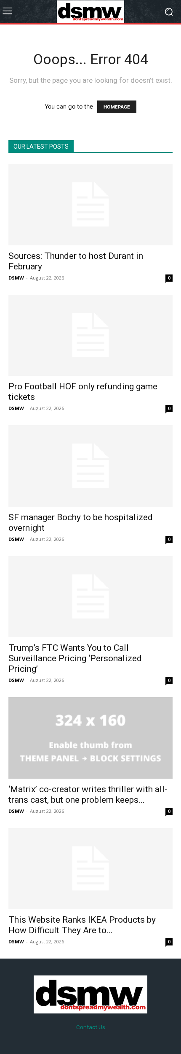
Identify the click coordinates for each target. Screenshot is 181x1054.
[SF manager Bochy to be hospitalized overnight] (90, 466)
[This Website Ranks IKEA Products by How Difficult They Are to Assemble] (90, 869)
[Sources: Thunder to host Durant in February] (90, 204)
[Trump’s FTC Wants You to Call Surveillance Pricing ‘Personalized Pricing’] (90, 597)
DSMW (16, 277)
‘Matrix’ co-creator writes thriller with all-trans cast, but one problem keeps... (88, 794)
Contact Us (90, 1027)
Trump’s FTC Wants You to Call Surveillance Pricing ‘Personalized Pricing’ (75, 658)
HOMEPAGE (117, 107)
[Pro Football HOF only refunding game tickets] (90, 335)
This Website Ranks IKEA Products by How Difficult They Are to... (82, 925)
